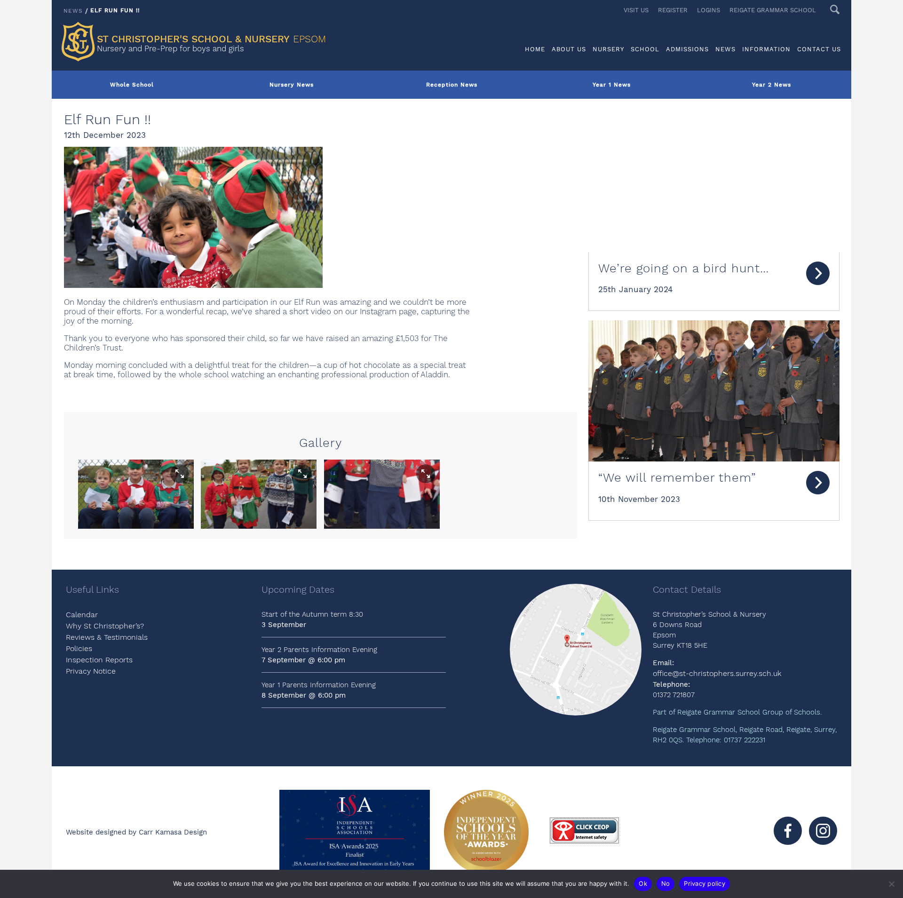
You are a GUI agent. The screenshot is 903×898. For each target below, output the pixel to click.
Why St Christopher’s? (105, 625)
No (665, 883)
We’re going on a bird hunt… (683, 268)
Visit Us (636, 10)
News (725, 49)
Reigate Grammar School (772, 10)
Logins (708, 10)
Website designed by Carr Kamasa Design (136, 832)
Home (535, 49)
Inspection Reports (99, 659)
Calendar (82, 614)
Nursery (608, 49)
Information (766, 49)
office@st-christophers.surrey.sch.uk (717, 673)
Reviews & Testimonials (107, 637)
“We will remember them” (677, 477)
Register (673, 10)
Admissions (687, 49)
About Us (569, 49)
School (645, 49)
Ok (643, 883)
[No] (891, 884)
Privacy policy (704, 883)
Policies (79, 648)
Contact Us (819, 49)
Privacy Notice (91, 671)
